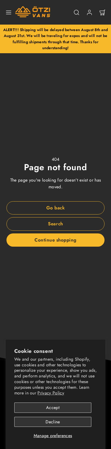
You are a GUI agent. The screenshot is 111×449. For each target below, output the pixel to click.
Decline (53, 422)
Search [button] (55, 223)
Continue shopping (55, 240)
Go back (55, 208)
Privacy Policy (50, 393)
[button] (8, 12)
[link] (89, 12)
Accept (53, 407)
